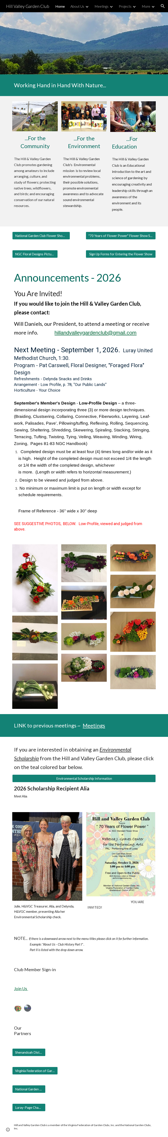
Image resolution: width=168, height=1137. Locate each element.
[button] (163, 6)
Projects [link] (125, 6)
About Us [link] (77, 6)
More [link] (146, 6)
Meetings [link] (101, 6)
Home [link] (60, 6)
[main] (84, 85)
